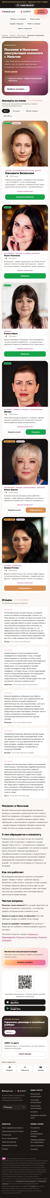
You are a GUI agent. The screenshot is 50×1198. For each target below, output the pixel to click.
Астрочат (34, 1112)
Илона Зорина (11, 490)
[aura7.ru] (23, 11)
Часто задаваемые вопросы (12, 1128)
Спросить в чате (14, 432)
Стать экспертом (37, 1146)
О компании (35, 1128)
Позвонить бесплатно (25, 197)
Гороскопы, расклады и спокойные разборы (24, 1023)
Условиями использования (25, 1181)
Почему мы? (6, 1135)
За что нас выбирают (10, 1138)
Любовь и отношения (18, 19)
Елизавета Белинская (19, 173)
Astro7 (33, 1186)
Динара (7, 412)
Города (12, 35)
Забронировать (36, 510)
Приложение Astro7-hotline (12, 1131)
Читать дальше (11, 71)
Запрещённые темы (9, 1145)
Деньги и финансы (25, 28)
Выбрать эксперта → (17, 89)
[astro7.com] (9, 11)
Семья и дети (35, 19)
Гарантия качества (9, 1142)
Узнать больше (25, 1054)
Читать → (10, 1032)
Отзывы (5, 1149)
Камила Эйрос (11, 333)
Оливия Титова (11, 568)
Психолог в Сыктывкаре (27, 937)
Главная (5, 35)
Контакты (34, 1149)
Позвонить (25, 276)
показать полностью (24, 191)
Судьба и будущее (16, 24)
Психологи (21, 35)
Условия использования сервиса (36, 1133)
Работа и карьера (33, 24)
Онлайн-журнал (11, 1019)
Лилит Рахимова (12, 255)
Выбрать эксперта (41, 11)
